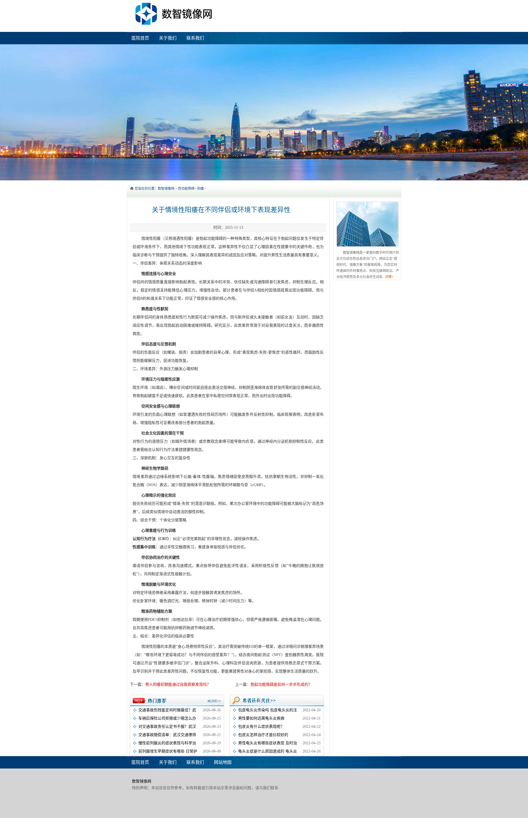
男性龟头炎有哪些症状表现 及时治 (267, 743)
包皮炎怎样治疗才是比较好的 (263, 735)
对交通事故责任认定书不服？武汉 (167, 727)
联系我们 (195, 38)
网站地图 (223, 762)
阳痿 (200, 189)
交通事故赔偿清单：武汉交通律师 (167, 735)
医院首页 (140, 38)
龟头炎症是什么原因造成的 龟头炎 (267, 751)
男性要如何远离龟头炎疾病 (261, 718)
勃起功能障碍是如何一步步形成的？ (281, 684)
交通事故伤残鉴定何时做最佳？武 (167, 710)
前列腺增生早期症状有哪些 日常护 (167, 751)
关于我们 (168, 38)
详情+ (389, 277)
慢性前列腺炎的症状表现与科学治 (167, 743)
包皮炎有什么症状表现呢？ (261, 727)
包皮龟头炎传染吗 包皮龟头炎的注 (267, 710)
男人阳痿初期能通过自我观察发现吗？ (178, 684)
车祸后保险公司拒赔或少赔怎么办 (167, 718)
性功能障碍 (186, 189)
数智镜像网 (166, 189)
